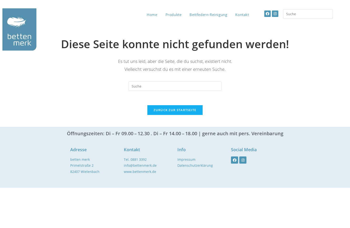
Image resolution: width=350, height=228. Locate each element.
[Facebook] (267, 13)
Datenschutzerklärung (195, 165)
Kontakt (242, 14)
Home (152, 14)
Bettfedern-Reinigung (208, 14)
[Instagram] (275, 13)
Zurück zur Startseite (175, 110)
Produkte (173, 14)
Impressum (186, 159)
